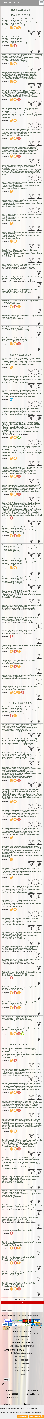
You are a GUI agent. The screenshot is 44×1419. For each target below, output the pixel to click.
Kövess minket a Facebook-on (13, 1384)
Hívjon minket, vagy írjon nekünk (22, 1342)
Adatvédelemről (36, 1416)
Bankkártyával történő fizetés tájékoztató (22, 1328)
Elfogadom (22, 1416)
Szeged (6, 1380)
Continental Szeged (10, 2)
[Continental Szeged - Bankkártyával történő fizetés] (8, 1321)
